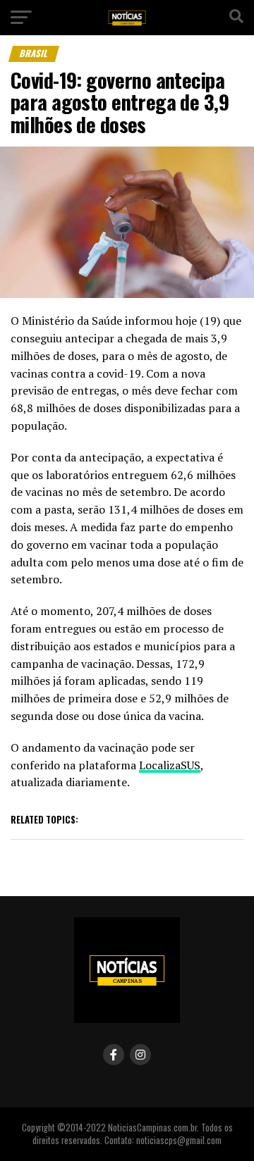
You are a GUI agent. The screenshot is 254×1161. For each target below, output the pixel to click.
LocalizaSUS (169, 765)
